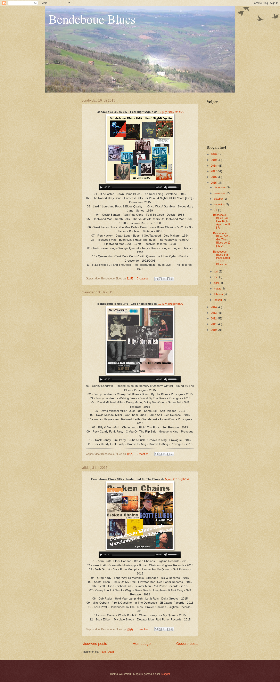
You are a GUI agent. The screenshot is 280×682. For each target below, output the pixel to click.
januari (218, 299)
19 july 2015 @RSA (170, 111)
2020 (214, 154)
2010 (214, 329)
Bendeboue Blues (92, 19)
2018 (214, 165)
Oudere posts (187, 644)
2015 (214, 182)
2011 (214, 324)
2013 (214, 312)
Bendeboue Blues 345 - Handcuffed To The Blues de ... (221, 258)
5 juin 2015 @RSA (177, 479)
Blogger (165, 673)
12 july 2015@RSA (170, 303)
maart (218, 288)
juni (216, 271)
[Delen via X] (164, 279)
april (217, 282)
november (220, 193)
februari (219, 294)
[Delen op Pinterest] (172, 279)
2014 (214, 307)
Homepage (142, 644)
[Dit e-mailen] (156, 279)
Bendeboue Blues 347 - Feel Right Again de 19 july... (221, 221)
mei (216, 277)
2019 (214, 159)
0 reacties (142, 278)
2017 (214, 171)
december (220, 187)
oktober (219, 198)
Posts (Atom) (107, 651)
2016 (214, 177)
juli (216, 210)
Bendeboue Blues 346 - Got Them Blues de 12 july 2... (221, 239)
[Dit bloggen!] (160, 279)
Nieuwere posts (94, 644)
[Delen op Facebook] (168, 279)
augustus (220, 204)
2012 (214, 318)
